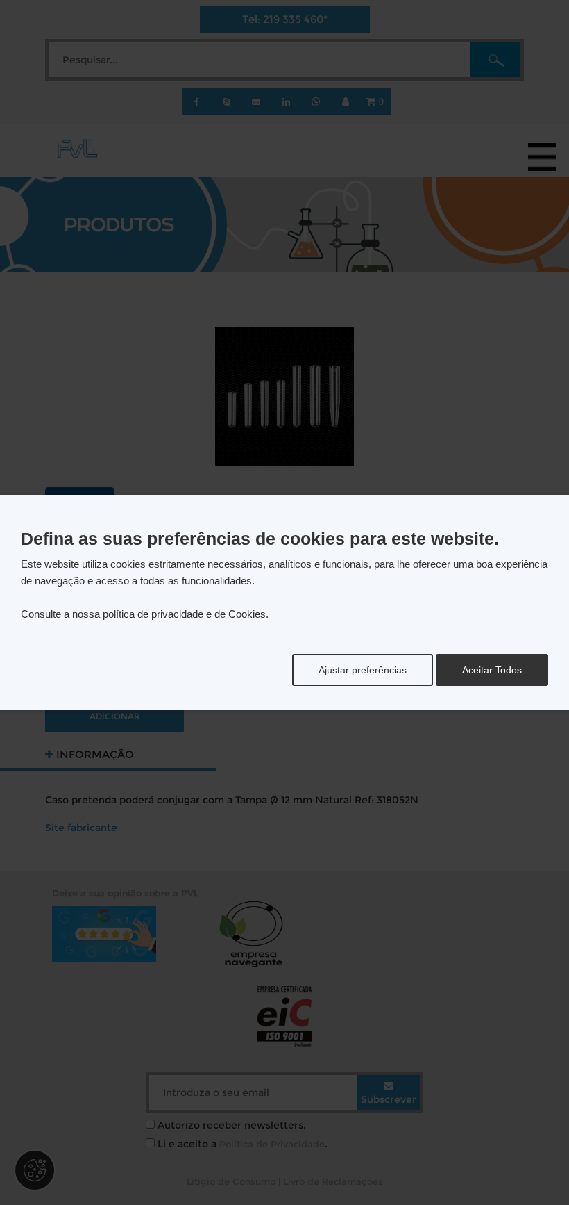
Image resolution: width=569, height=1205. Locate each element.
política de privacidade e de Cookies (184, 614)
